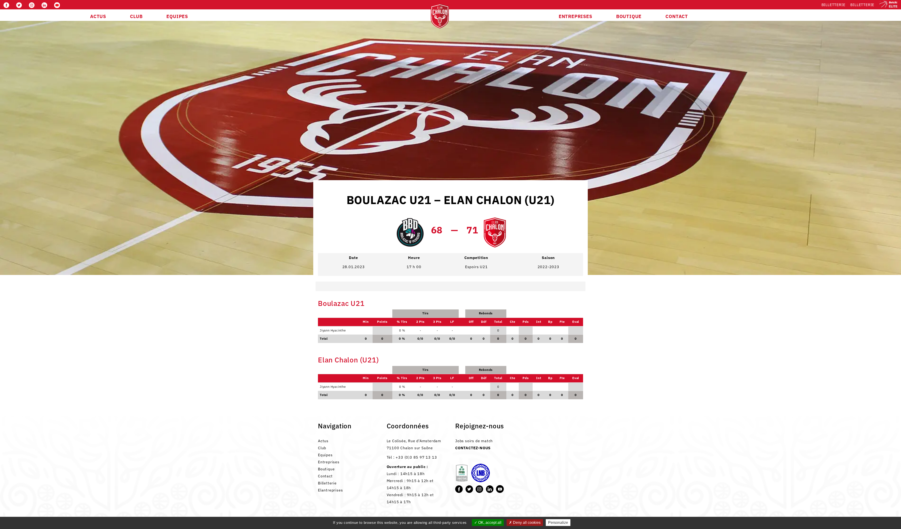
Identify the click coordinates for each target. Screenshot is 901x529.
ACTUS (98, 16)
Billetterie (833, 4)
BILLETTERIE (862, 4)
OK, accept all (489, 523)
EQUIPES (177, 16)
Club (322, 447)
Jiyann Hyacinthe (333, 387)
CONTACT (676, 16)
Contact (325, 476)
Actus (323, 440)
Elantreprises (330, 490)
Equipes (325, 455)
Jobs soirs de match (474, 440)
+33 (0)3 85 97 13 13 (416, 457)
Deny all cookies (526, 523)
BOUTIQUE (628, 16)
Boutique (326, 469)
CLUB (136, 16)
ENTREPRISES (575, 16)
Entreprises (329, 462)
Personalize (558, 523)
